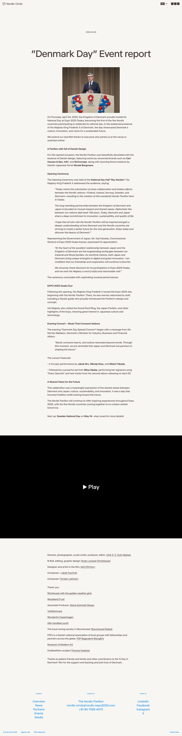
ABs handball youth (58, 623)
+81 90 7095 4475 (91, 709)
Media (39, 717)
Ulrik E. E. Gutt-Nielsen (118, 555)
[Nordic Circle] (12, 3)
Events (38, 713)
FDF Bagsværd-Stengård (90, 638)
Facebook (143, 705)
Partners (39, 709)
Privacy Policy (174, 732)
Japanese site (25, 732)
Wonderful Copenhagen (60, 617)
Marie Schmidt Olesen (82, 605)
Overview (39, 701)
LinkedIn (143, 701)
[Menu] (175, 3)
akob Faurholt (69, 572)
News (38, 705)
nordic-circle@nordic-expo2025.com (91, 705)
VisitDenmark (54, 611)
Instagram (143, 709)
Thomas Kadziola (80, 650)
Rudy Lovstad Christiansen (96, 561)
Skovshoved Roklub (101, 629)
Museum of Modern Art (60, 644)
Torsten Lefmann (69, 578)
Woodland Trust (56, 599)
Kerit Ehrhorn (88, 567)
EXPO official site (39, 732)
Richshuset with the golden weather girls (69, 593)
